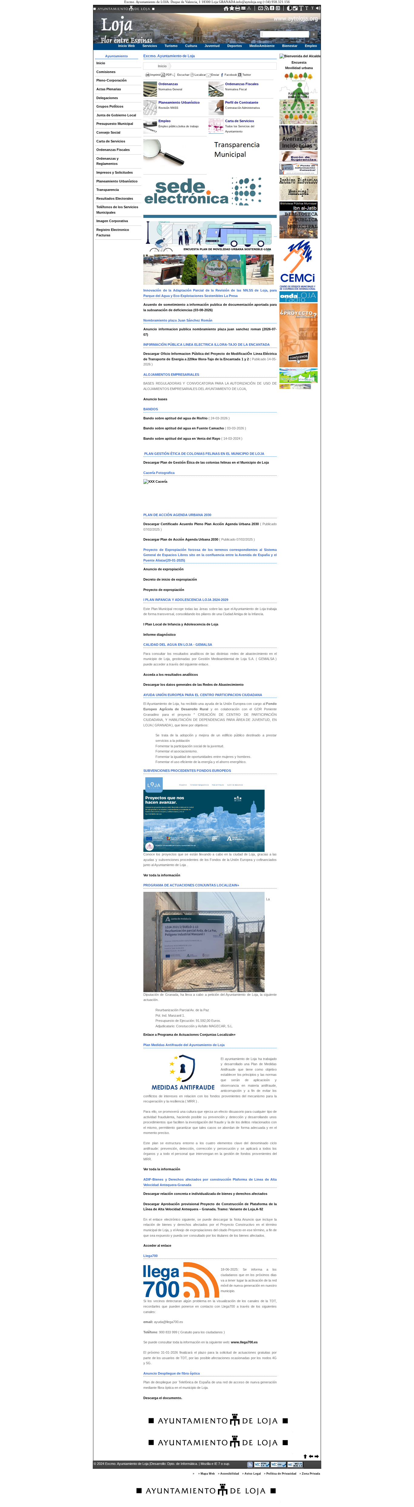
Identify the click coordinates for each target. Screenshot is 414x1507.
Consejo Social (108, 132)
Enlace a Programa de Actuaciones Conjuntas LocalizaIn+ (189, 1034)
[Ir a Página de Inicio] (226, 9)
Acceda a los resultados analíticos (170, 674)
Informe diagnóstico (159, 634)
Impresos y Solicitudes (114, 172)
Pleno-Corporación (111, 80)
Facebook (231, 74)
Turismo (171, 46)
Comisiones (105, 72)
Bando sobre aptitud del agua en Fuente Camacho (183, 428)
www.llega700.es (244, 1342)
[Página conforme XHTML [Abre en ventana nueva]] (262, 1466)
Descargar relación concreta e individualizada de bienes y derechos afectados (205, 1193)
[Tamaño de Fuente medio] (307, 9)
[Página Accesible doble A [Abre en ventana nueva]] (295, 1466)
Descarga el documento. (163, 1398)
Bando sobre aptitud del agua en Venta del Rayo (181, 438)
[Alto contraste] (290, 9)
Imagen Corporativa (112, 221)
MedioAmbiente (262, 46)
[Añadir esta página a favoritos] (232, 9)
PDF (169, 74)
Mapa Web (208, 1473)
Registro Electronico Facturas (112, 232)
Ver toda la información (161, 875)
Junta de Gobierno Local (116, 115)
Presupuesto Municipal (114, 123)
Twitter (246, 74)
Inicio (100, 63)
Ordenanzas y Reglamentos (107, 161)
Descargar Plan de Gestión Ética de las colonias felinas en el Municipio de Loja (206, 462)
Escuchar (183, 74)
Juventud (212, 46)
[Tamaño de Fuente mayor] (313, 9)
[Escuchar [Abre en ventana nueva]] (318, 9)
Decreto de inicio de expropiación (170, 579)
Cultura (191, 46)
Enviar (215, 74)
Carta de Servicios (110, 141)
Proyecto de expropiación (163, 590)
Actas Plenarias (108, 89)
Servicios (149, 46)
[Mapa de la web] (249, 9)
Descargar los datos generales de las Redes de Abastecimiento (193, 684)
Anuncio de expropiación (163, 569)
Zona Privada (311, 1473)
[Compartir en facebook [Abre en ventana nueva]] (272, 9)
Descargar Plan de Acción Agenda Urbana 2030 (180, 539)
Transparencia (107, 190)
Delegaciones (107, 98)
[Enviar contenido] (261, 9)
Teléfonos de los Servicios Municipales (117, 209)
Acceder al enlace (157, 1245)
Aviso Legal (253, 1473)
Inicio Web (126, 46)
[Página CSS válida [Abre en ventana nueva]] (279, 1466)
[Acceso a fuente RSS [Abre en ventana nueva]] (250, 1466)
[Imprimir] (238, 9)
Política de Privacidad (281, 1473)
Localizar (200, 74)
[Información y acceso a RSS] (267, 9)
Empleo (311, 46)
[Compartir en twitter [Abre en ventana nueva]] (278, 9)
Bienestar (289, 46)
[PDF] (244, 9)
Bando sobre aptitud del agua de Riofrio (175, 418)
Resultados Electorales (114, 198)
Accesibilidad (229, 1473)
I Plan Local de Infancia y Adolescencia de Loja (180, 624)
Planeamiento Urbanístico (117, 181)
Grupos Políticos (109, 106)
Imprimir (155, 74)
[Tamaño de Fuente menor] (301, 9)
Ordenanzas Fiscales (113, 150)
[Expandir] (296, 9)
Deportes (234, 46)
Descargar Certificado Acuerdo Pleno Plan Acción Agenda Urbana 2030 (201, 524)
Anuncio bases (155, 399)
